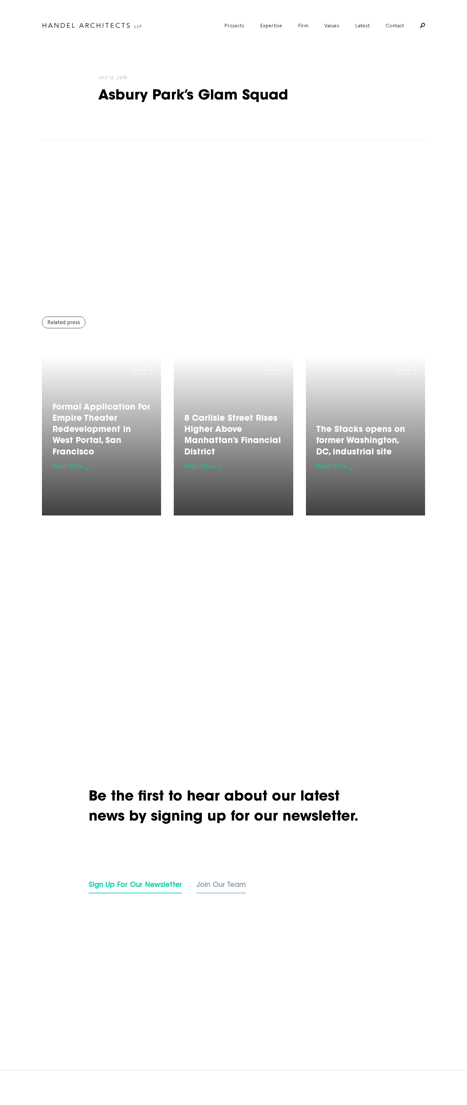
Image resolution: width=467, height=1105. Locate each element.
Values (331, 25)
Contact (395, 25)
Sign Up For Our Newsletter (135, 885)
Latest (362, 25)
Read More (68, 466)
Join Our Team (221, 885)
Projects (234, 25)
